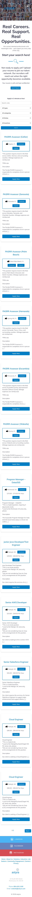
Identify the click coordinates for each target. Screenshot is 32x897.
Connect (27, 861)
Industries (24, 859)
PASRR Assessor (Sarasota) (16, 194)
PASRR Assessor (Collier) (16, 137)
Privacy (16, 863)
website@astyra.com (18, 889)
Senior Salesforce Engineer (16, 662)
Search (16, 128)
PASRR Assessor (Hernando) (16, 311)
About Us (9, 859)
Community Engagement (16, 861)
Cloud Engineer (16, 719)
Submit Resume (15, 88)
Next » (28, 831)
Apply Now (16, 179)
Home (3, 859)
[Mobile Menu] (27, 6)
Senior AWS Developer (16, 602)
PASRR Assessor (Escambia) (16, 368)
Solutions (17, 859)
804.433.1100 (18, 886)
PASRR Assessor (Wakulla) (16, 424)
